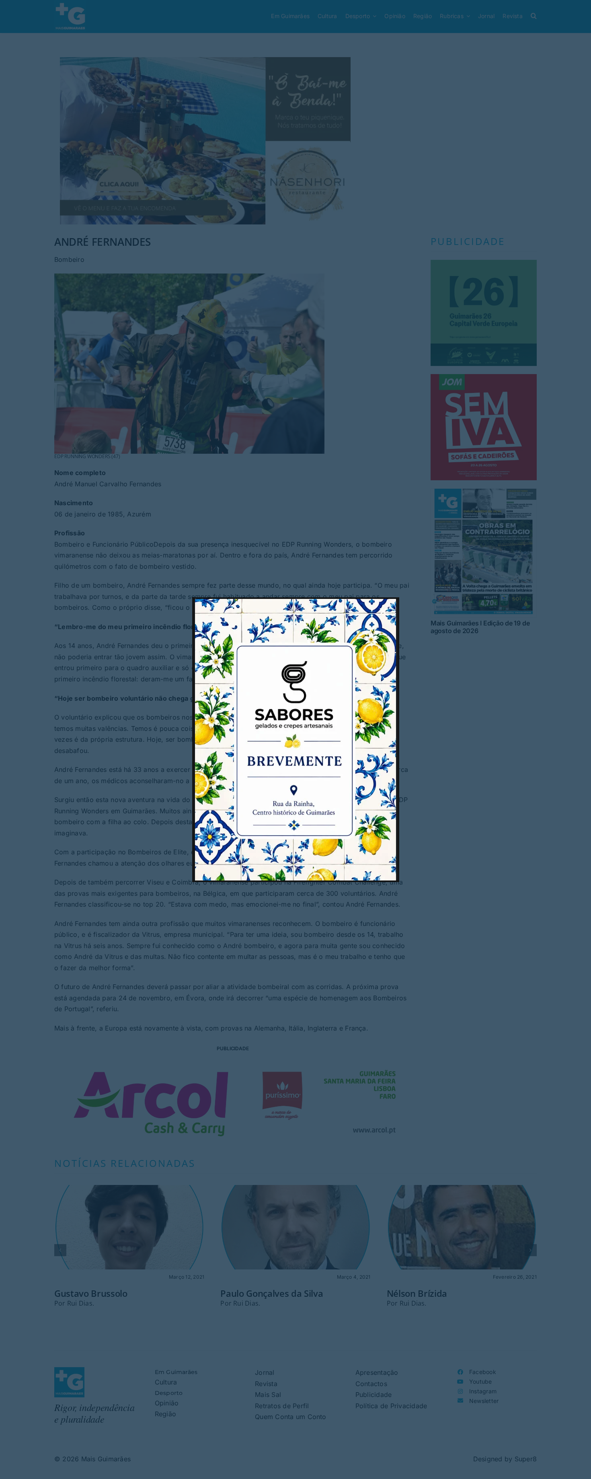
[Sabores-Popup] (295, 602)
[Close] (383, 611)
